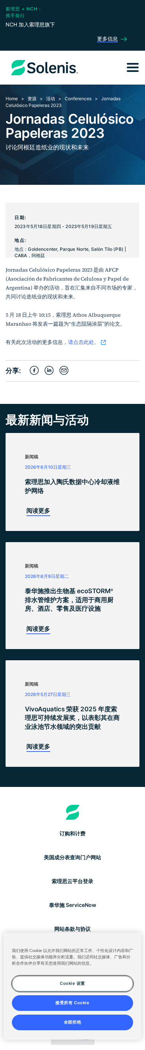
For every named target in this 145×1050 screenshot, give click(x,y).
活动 (50, 98)
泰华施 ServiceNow (72, 905)
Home (12, 98)
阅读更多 (38, 510)
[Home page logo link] (73, 812)
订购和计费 (72, 833)
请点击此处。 (83, 342)
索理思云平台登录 (72, 881)
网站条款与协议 (72, 929)
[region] (73, 986)
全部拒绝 (72, 1022)
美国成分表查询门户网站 (72, 857)
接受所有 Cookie (72, 1002)
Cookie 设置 (72, 983)
